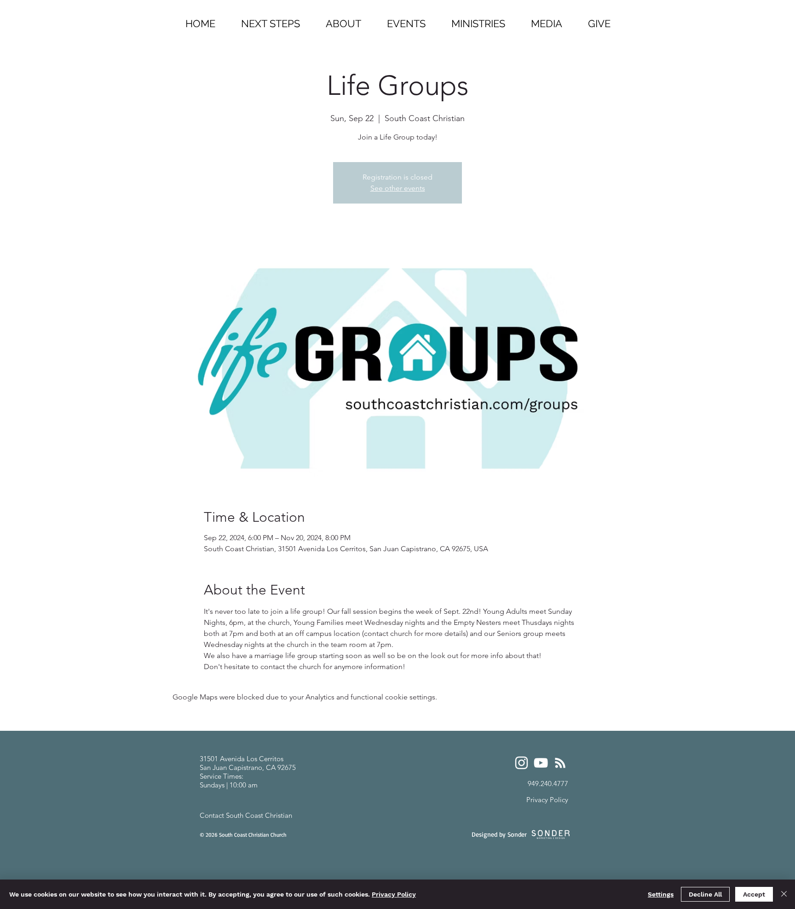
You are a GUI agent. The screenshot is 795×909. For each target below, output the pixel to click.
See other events (397, 188)
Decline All (705, 894)
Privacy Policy (394, 894)
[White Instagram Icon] (521, 762)
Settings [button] (661, 894)
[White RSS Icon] (560, 762)
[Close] (783, 894)
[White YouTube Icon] (540, 762)
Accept (754, 894)
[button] (478, 19)
